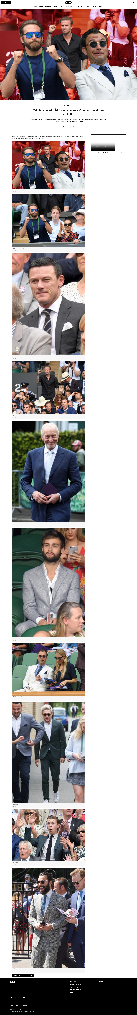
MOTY (88, 7)
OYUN (101, 7)
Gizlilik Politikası (14, 1005)
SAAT (63, 7)
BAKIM (41, 7)
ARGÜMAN (48, 7)
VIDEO (77, 7)
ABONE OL (6, 2)
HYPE (82, 7)
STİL (36, 7)
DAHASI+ (94, 7)
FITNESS (56, 7)
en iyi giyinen (28, 975)
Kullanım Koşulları (23, 1005)
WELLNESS (70, 7)
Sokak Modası (68, 106)
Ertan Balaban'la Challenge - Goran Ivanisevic (108, 153)
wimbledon (17, 975)
